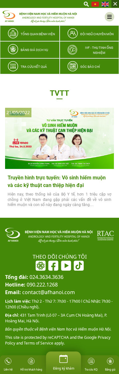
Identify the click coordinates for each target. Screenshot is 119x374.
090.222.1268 (31, 284)
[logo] (39, 16)
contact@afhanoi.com (40, 292)
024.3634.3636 (34, 277)
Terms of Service (38, 343)
